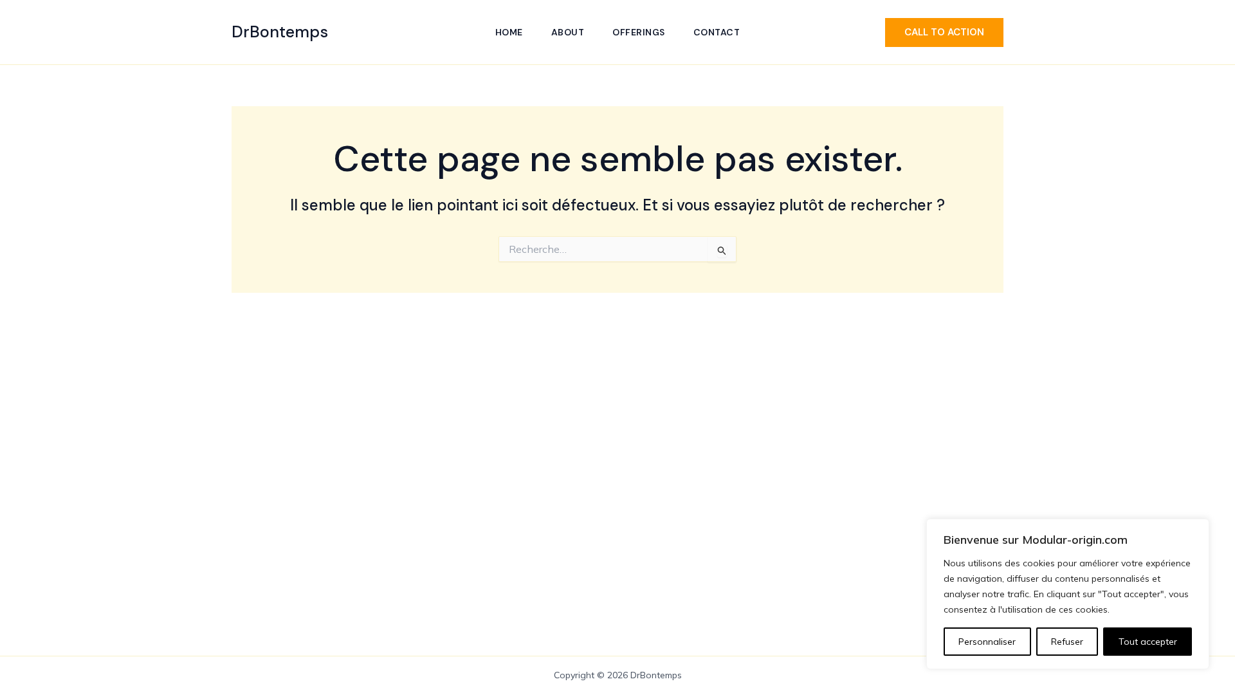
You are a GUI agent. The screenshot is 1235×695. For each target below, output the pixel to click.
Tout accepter (1148, 641)
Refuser (1067, 641)
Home (509, 32)
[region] (1067, 594)
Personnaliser (987, 641)
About (568, 32)
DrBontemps (280, 31)
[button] (944, 32)
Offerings (638, 32)
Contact (716, 32)
